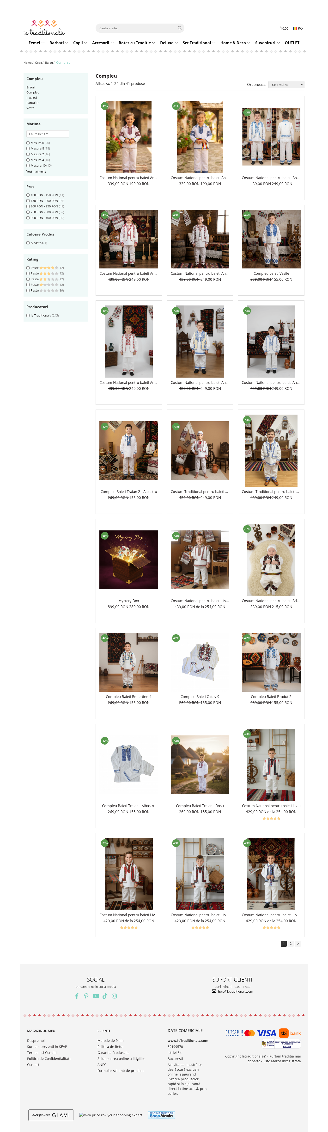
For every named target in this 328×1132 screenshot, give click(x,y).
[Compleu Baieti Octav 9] (200, 662)
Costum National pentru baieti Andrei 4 (200, 273)
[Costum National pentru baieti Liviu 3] (200, 874)
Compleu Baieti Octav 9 (200, 696)
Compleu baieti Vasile (271, 273)
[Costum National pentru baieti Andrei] (271, 341)
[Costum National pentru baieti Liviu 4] (271, 874)
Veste (30, 108)
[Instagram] (114, 996)
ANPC (101, 1064)
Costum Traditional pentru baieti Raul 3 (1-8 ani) (200, 491)
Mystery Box (128, 600)
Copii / (39, 63)
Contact (33, 1064)
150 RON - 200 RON (44, 201)
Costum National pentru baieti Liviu (271, 805)
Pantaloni (33, 102)
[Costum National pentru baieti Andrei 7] (200, 137)
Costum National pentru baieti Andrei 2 (200, 382)
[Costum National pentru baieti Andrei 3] (128, 341)
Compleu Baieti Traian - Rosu (200, 805)
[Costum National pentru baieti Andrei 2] (200, 341)
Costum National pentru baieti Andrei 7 (200, 177)
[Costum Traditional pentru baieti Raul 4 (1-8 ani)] (271, 451)
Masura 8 (37, 148)
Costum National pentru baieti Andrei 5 (128, 273)
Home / (29, 63)
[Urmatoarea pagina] (298, 944)
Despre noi (36, 1040)
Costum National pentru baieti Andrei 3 (128, 382)
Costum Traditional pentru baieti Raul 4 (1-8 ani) (271, 491)
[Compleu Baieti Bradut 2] (271, 662)
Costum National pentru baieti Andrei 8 (128, 177)
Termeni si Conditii (42, 1052)
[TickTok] (105, 996)
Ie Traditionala (41, 315)
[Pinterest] (86, 996)
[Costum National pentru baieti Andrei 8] (128, 137)
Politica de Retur (110, 1046)
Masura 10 (38, 165)
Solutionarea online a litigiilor (121, 1058)
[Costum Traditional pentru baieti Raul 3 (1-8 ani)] (200, 450)
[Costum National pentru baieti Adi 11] (271, 560)
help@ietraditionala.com (235, 991)
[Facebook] (77, 996)
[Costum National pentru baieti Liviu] (271, 765)
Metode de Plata (110, 1040)
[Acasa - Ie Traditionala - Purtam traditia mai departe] (54, 28)
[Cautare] (179, 28)
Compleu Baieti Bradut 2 (271, 696)
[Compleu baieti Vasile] (271, 239)
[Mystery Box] (128, 559)
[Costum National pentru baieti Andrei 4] (200, 239)
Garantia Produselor (113, 1052)
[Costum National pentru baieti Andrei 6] (271, 136)
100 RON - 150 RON (44, 195)
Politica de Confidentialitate (49, 1058)
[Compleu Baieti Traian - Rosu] (200, 764)
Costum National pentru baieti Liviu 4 (271, 914)
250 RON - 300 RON (44, 212)
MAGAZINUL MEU (41, 1030)
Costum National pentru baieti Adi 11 (271, 600)
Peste (35, 268)
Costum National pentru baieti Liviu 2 (128, 914)
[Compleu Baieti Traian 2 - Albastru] (128, 450)
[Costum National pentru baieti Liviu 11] (200, 559)
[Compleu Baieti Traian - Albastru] (128, 764)
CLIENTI (103, 1030)
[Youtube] (95, 996)
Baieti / (50, 63)
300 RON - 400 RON (44, 218)
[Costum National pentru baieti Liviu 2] (128, 874)
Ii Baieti (31, 97)
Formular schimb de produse (120, 1070)
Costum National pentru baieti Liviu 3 (200, 914)
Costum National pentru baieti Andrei (271, 382)
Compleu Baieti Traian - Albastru (128, 805)
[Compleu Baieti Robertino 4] (128, 662)
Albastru (37, 243)
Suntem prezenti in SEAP (47, 1046)
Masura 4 (37, 160)
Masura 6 (37, 143)
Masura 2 (37, 154)
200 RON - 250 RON (44, 206)
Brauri (30, 87)
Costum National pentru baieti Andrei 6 (271, 177)
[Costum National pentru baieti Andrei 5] (128, 239)
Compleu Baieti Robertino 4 (129, 696)
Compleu (32, 92)
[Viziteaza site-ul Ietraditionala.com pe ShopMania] (161, 1115)
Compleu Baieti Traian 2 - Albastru (129, 491)
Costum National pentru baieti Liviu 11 (200, 600)
